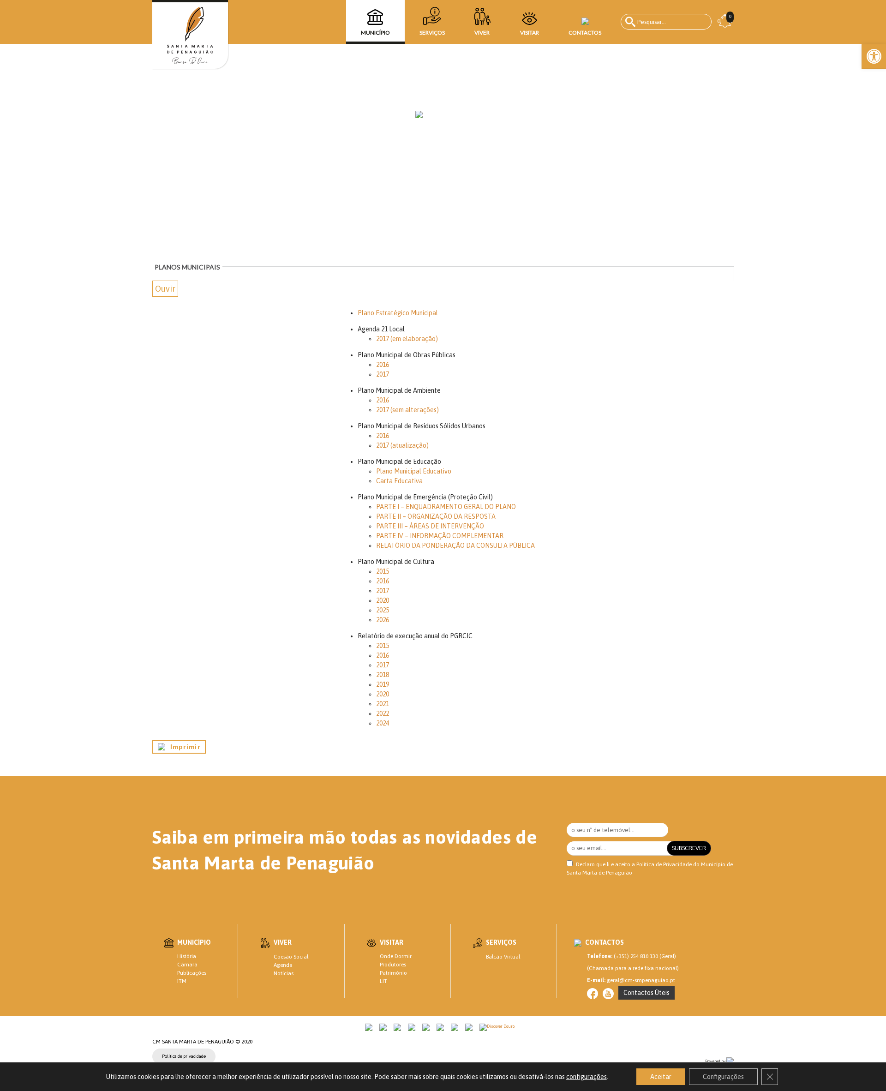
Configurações (723, 1076)
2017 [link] (382, 374)
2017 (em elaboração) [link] (407, 338)
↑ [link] (860, 1064)
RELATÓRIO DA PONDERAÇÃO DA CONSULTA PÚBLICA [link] (455, 545)
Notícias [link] (283, 973)
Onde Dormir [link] (396, 956)
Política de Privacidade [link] (664, 864)
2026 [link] (382, 619)
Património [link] (393, 973)
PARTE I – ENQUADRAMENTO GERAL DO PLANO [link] (446, 506)
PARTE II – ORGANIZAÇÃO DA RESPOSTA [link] (436, 516)
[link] (874, 56)
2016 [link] (382, 364)
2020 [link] (382, 600)
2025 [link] (382, 610)
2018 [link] (382, 674)
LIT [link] (383, 981)
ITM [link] (181, 981)
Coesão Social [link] (291, 956)
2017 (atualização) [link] (402, 445)
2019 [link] (382, 684)
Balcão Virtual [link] (503, 956)
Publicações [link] (191, 973)
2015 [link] (382, 571)
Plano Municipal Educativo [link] (413, 471)
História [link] (186, 956)
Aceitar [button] (660, 1076)
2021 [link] (382, 703)
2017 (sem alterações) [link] (407, 410)
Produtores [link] (393, 964)
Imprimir (182, 746)
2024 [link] (382, 723)
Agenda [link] (283, 965)
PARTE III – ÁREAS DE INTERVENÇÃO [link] (430, 526)
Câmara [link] (187, 964)
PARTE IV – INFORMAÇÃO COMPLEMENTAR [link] (439, 536)
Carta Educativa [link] (399, 481)
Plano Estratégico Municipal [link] (398, 313)
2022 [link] (382, 713)
